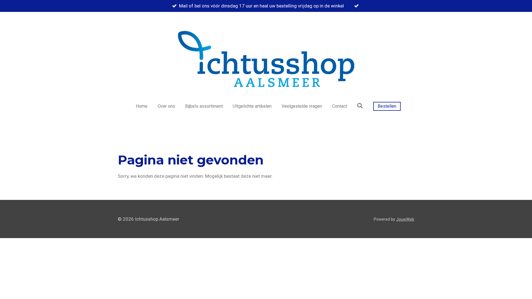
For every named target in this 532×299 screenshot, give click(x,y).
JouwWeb (405, 219)
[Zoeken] (359, 105)
